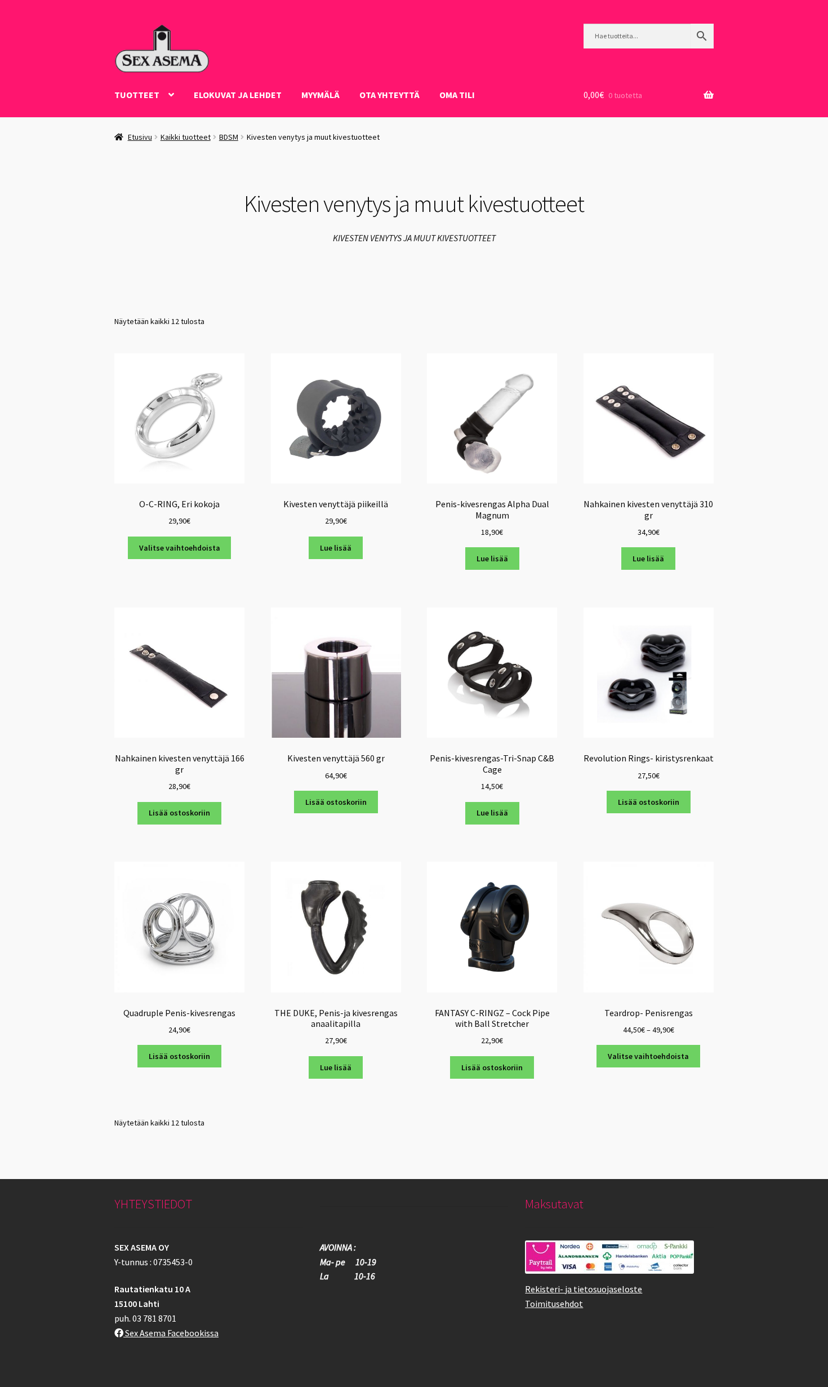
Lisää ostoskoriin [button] (179, 813)
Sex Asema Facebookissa (171, 1333)
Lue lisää (335, 548)
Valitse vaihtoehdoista (179, 548)
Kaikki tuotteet (186, 137)
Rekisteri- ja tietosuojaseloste (583, 1289)
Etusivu (140, 137)
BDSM (228, 137)
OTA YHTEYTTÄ (389, 94)
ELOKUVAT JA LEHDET (238, 94)
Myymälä (320, 94)
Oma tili (457, 94)
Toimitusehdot (554, 1303)
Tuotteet (136, 94)
